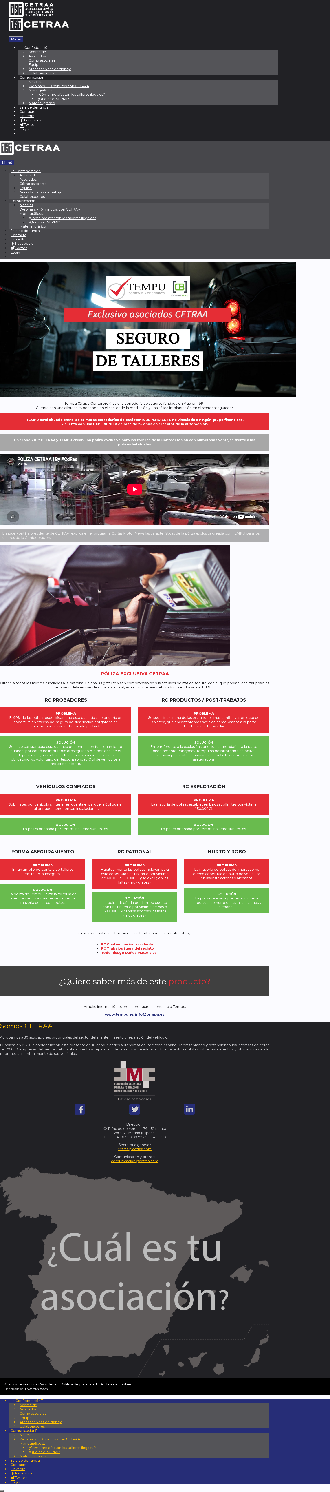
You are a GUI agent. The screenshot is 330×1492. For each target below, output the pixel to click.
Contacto (27, 111)
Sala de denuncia (34, 107)
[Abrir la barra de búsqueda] (10, 34)
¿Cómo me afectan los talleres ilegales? (71, 94)
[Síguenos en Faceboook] (80, 1113)
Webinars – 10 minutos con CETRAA (59, 86)
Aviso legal (48, 1384)
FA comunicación (36, 1388)
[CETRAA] (39, 30)
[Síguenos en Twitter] (134, 1113)
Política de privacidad (78, 1384)
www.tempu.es (119, 1014)
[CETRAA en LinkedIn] (189, 1113)
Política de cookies (116, 1384)
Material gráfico (42, 103)
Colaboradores (41, 73)
